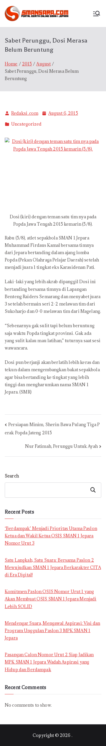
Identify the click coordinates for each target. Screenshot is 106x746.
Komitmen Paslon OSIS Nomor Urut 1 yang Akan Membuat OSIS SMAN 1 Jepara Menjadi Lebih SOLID (50, 599)
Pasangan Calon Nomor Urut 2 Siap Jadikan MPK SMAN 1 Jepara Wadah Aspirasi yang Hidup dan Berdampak (49, 662)
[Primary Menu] (96, 13)
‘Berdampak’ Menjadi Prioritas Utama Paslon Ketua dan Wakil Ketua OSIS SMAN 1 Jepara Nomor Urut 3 (51, 536)
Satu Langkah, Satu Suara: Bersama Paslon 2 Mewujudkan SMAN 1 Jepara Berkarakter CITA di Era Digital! (53, 567)
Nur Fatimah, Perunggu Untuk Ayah (61, 446)
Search (12, 476)
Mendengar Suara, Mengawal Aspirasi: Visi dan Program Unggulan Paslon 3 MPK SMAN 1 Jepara (52, 630)
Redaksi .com (24, 113)
